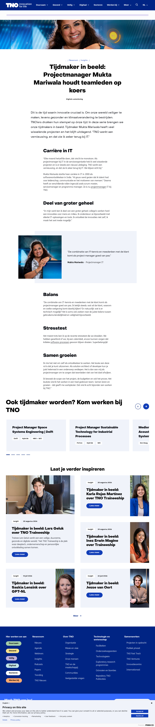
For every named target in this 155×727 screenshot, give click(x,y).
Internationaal (133, 670)
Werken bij (112, 5)
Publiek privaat (133, 648)
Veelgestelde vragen (74, 678)
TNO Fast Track (134, 653)
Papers (38, 670)
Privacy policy (15, 720)
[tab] (8, 454)
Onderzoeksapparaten (106, 651)
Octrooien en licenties (106, 670)
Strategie (69, 653)
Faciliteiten (101, 646)
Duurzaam (41, 5)
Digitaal (83, 5)
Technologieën (103, 656)
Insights (38, 659)
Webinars (39, 653)
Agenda (38, 648)
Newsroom (38, 637)
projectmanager (98, 187)
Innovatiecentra (134, 664)
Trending (39, 675)
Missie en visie (71, 648)
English (5, 703)
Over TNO (68, 637)
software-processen (60, 342)
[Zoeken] (137, 5)
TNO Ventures (133, 659)
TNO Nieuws (40, 680)
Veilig (69, 5)
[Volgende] (146, 406)
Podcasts (39, 664)
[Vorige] (138, 406)
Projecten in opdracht (136, 643)
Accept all (139, 711)
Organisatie (70, 643)
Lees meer (20, 555)
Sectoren (98, 5)
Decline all (139, 716)
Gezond (56, 5)
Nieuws (38, 643)
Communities (71, 673)
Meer (126, 5)
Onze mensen (71, 659)
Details (5, 720)
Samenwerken (131, 637)
